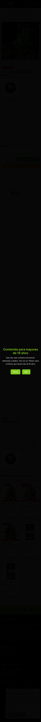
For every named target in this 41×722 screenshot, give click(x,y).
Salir (26, 372)
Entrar (15, 372)
